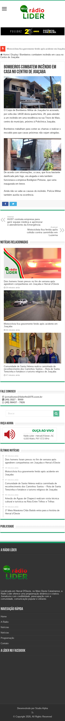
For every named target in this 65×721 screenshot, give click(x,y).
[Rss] (32, 712)
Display (14, 54)
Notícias (5, 627)
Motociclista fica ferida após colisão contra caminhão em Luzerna (42, 231)
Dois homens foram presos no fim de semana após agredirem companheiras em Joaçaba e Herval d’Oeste (31, 282)
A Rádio (4, 622)
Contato (4, 643)
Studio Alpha (41, 708)
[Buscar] (56, 414)
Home (5, 54)
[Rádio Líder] (32, 11)
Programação (7, 638)
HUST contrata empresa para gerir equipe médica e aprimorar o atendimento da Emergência (25, 221)
